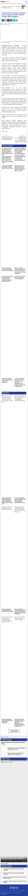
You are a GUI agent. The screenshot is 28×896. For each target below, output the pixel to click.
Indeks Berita (4, 894)
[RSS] (23, 8)
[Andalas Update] (6, 1)
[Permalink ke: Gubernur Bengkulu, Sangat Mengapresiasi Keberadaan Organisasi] (8, 326)
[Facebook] (23, 6)
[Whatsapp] (14, 20)
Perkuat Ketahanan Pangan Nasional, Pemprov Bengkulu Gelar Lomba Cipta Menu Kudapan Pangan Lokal (7, 500)
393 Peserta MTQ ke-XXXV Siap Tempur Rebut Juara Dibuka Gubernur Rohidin (13, 858)
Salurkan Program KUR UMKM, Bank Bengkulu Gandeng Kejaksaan (7, 137)
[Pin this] (8, 20)
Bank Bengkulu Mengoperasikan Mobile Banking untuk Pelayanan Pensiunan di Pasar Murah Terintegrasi (20, 138)
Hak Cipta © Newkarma (6, 892)
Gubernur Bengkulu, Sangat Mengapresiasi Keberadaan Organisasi (7, 721)
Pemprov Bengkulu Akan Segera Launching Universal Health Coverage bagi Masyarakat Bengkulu (20, 157)
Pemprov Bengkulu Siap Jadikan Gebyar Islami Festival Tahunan (7, 269)
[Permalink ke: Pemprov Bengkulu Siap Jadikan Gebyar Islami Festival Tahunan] (8, 216)
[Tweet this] (5, 20)
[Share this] (3, 20)
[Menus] (26, 1)
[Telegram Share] (11, 20)
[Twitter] (25, 6)
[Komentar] (16, 20)
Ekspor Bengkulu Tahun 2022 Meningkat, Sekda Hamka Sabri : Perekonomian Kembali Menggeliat (20, 270)
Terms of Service (16, 892)
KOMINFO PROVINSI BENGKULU (18, 18)
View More (14, 731)
